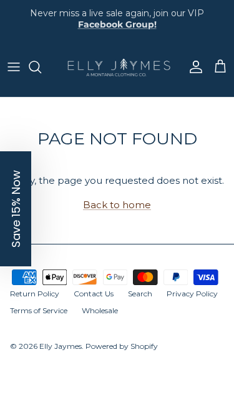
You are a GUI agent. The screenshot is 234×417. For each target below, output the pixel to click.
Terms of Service (38, 310)
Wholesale (100, 310)
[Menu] (13, 67)
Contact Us (94, 293)
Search (140, 293)
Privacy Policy (192, 293)
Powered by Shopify (121, 346)
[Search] (41, 67)
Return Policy (34, 293)
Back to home (117, 205)
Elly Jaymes (60, 346)
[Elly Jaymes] (117, 67)
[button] (15, 208)
